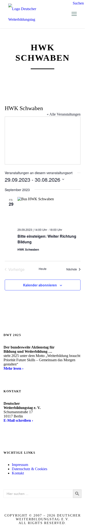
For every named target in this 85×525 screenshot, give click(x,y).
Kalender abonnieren (40, 285)
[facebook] (5, 432)
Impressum (20, 465)
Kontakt (18, 473)
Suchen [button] (78, 3)
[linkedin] (10, 432)
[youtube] (15, 432)
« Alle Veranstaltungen (64, 114)
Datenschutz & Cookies (29, 469)
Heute (43, 269)
